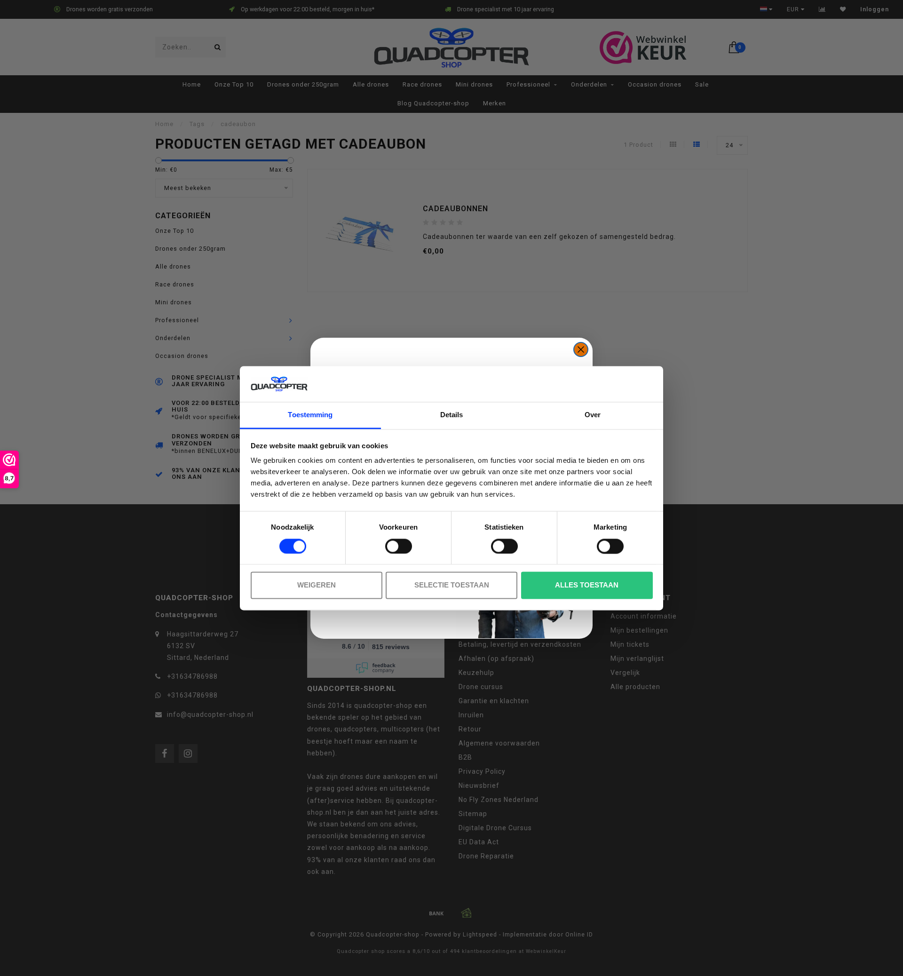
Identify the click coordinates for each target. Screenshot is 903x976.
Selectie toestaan (451, 585)
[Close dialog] (581, 349)
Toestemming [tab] (310, 415)
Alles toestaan (586, 585)
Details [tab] (451, 415)
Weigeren (316, 585)
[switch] (398, 546)
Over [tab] (593, 415)
